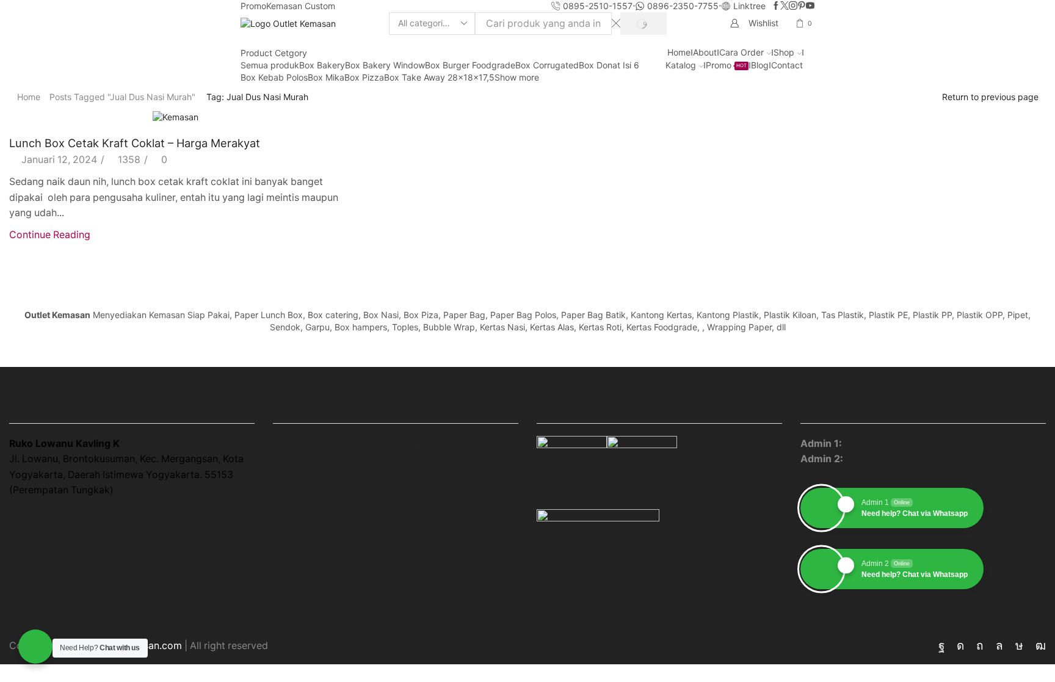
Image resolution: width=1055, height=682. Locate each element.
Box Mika (326, 77)
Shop (784, 52)
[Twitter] (784, 6)
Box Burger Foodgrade (470, 65)
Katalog (680, 65)
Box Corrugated (547, 65)
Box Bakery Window (385, 65)
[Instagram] (793, 6)
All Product (430, 446)
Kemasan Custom (300, 6)
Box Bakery (322, 65)
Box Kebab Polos (274, 77)
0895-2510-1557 (882, 443)
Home (679, 52)
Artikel (288, 514)
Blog (760, 65)
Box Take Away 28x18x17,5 (439, 77)
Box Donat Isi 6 (609, 65)
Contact (787, 65)
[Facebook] (776, 6)
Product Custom (442, 491)
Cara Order (741, 52)
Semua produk (270, 65)
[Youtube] (810, 6)
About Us (294, 469)
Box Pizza (364, 77)
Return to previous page (990, 97)
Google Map (38, 518)
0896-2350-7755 (886, 459)
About (705, 52)
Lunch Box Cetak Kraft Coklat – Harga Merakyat (134, 143)
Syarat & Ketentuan (448, 514)
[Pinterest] (801, 6)
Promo (253, 6)
